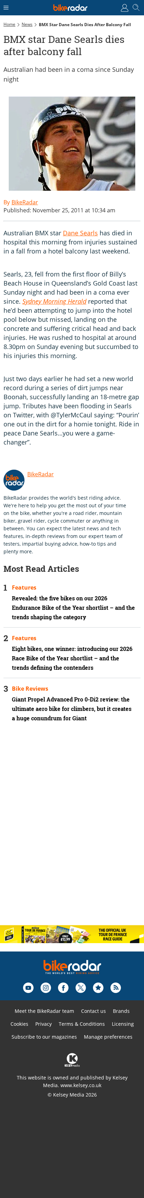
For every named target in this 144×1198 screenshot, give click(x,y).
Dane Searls (80, 233)
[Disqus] (72, 829)
